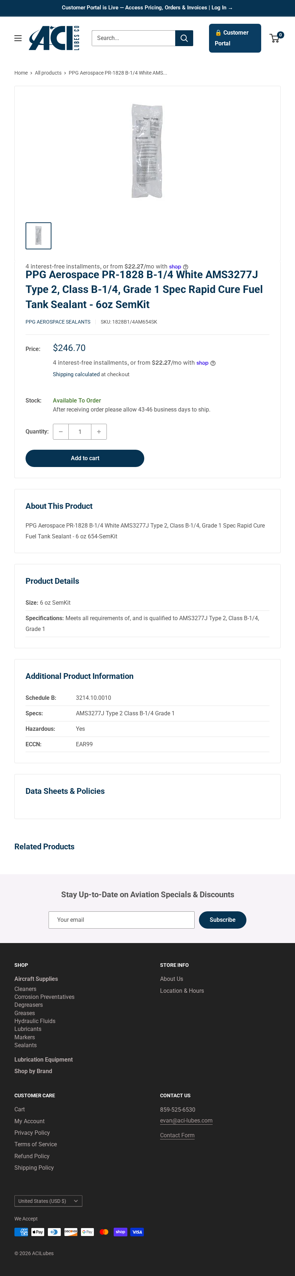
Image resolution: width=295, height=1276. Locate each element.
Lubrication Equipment (43, 1059)
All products (48, 73)
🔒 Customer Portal (232, 38)
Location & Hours (182, 990)
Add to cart (85, 458)
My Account (29, 1121)
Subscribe (223, 919)
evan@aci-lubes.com (186, 1120)
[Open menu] (18, 38)
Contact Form (177, 1135)
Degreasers (28, 1004)
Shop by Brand (33, 1071)
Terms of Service (35, 1144)
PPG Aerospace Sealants (58, 322)
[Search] (184, 38)
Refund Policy (32, 1156)
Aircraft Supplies (36, 978)
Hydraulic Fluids (34, 1021)
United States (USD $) (42, 1201)
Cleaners (25, 989)
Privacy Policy (32, 1132)
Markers (24, 1037)
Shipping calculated (76, 374)
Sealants (25, 1045)
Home (21, 73)
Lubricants (27, 1029)
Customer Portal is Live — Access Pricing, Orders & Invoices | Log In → (147, 7)
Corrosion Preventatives (44, 996)
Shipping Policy (34, 1167)
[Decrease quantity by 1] (60, 431)
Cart (19, 1109)
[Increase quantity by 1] (98, 431)
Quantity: (37, 431)
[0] (274, 38)
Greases (24, 1013)
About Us (171, 978)
